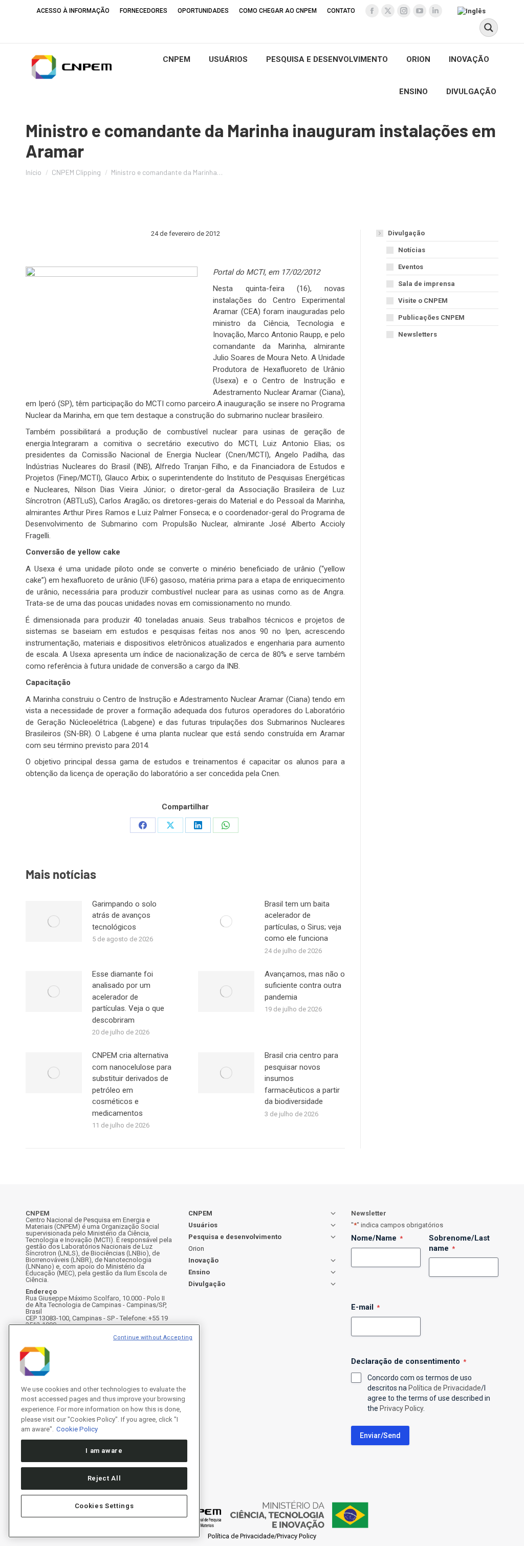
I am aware (104, 1450)
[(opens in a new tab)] (54, 921)
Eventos (410, 266)
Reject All (104, 1478)
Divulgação (406, 233)
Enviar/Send (380, 1435)
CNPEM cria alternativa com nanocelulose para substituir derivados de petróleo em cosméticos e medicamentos (131, 1084)
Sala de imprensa (426, 283)
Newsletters (417, 334)
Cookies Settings (104, 1506)
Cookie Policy (77, 1429)
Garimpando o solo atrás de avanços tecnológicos (124, 915)
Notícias (411, 250)
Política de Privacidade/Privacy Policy (262, 1536)
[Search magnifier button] (488, 27)
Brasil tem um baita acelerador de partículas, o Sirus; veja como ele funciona (303, 921)
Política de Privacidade (444, 1388)
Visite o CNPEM (423, 300)
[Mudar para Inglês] (472, 11)
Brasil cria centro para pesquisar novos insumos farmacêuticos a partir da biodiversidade (302, 1078)
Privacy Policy (401, 1408)
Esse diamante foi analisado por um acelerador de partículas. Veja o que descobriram (128, 997)
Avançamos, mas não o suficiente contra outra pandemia (305, 985)
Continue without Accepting (152, 1337)
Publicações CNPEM (431, 317)
